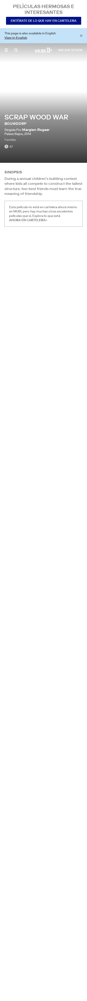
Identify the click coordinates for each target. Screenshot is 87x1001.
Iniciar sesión (70, 50)
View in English (15, 38)
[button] (6, 50)
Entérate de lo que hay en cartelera (44, 21)
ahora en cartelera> (28, 220)
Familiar (10, 140)
